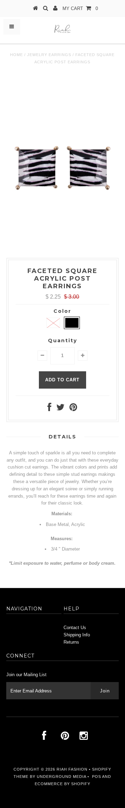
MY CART (80, 8)
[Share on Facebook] (49, 408)
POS (96, 776)
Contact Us (75, 627)
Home (16, 55)
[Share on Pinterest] (73, 408)
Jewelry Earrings (49, 55)
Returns (71, 642)
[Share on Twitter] (60, 408)
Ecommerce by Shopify (62, 784)
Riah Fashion (72, 769)
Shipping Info (77, 634)
